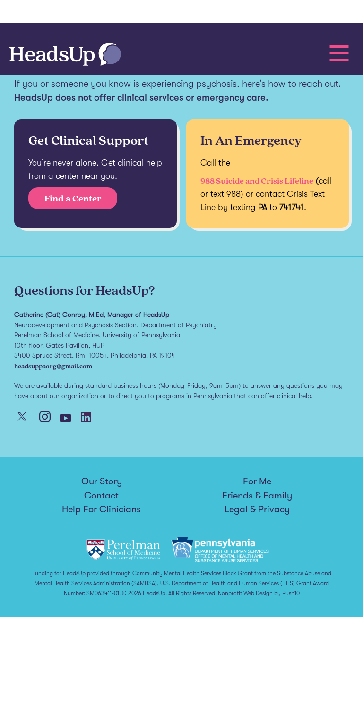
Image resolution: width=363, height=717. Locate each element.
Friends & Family (257, 495)
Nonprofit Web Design (245, 593)
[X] (22, 417)
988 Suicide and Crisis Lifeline (256, 180)
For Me (257, 481)
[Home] (65, 55)
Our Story (101, 481)
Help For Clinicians (101, 509)
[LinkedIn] (86, 418)
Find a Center (73, 198)
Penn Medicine (61, 13)
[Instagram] (45, 417)
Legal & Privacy (257, 509)
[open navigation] (339, 53)
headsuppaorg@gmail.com (53, 366)
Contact (101, 495)
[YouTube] (65, 419)
